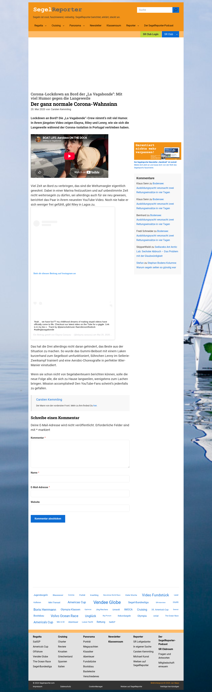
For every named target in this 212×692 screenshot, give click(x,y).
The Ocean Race (171, 616)
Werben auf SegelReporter (131, 686)
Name (35, 472)
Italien (61, 666)
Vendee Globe (107, 602)
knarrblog (94, 595)
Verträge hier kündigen (169, 686)
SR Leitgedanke (141, 641)
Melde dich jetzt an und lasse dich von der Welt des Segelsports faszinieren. (155, 165)
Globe (44, 656)
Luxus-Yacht (87, 622)
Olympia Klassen (70, 609)
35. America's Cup (160, 609)
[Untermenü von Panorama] (84, 25)
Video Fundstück (155, 595)
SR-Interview (160, 602)
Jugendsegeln (41, 595)
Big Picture (107, 616)
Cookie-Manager (96, 686)
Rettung (101, 621)
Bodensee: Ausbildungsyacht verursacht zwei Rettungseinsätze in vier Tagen (155, 188)
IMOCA (128, 609)
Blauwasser (58, 595)
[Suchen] (175, 10)
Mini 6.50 (61, 622)
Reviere (62, 646)
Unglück (90, 616)
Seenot (175, 610)
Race (48, 661)
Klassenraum (115, 641)
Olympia (142, 615)
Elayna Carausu (63, 334)
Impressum (37, 686)
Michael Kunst (141, 656)
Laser (176, 595)
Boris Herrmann (45, 609)
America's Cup (43, 622)
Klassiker (88, 651)
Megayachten (90, 646)
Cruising (142, 609)
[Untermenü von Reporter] (138, 25)
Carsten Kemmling (49, 399)
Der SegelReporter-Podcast (167, 640)
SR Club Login (150, 34)
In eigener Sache (142, 646)
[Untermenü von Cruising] (63, 25)
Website (35, 502)
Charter (62, 641)
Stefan (140, 262)
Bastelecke (89, 671)
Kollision (37, 602)
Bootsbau (39, 615)
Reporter (138, 636)
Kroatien (62, 651)
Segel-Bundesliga (138, 602)
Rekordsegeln (124, 616)
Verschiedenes (91, 676)
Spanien (62, 661)
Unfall (155, 616)
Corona (71, 595)
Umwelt (116, 609)
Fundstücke (89, 661)
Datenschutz (65, 686)
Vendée (37, 656)
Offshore (38, 651)
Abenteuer (73, 622)
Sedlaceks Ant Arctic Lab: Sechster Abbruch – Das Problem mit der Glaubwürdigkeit (157, 251)
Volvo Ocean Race (64, 616)
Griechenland (65, 656)
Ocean (41, 661)
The (35, 661)
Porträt (82, 595)
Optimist (88, 610)
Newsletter (114, 636)
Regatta (37, 636)
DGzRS (175, 602)
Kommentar (38, 437)
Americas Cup (77, 602)
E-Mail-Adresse (40, 487)
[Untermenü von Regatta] (46, 25)
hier (95, 405)
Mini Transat (54, 602)
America (37, 646)
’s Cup (45, 646)
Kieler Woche (131, 595)
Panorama (89, 636)
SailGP (112, 622)
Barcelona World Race (111, 595)
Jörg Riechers (102, 609)
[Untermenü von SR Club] (177, 34)
